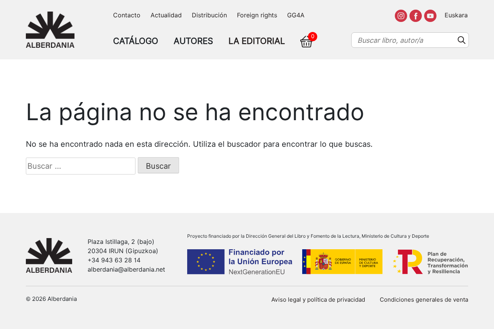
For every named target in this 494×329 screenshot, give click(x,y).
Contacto (126, 15)
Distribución (209, 15)
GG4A (296, 15)
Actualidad (166, 15)
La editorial (256, 41)
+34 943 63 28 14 (114, 260)
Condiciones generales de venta (424, 299)
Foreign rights (257, 15)
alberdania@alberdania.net (126, 269)
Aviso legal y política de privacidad (318, 299)
